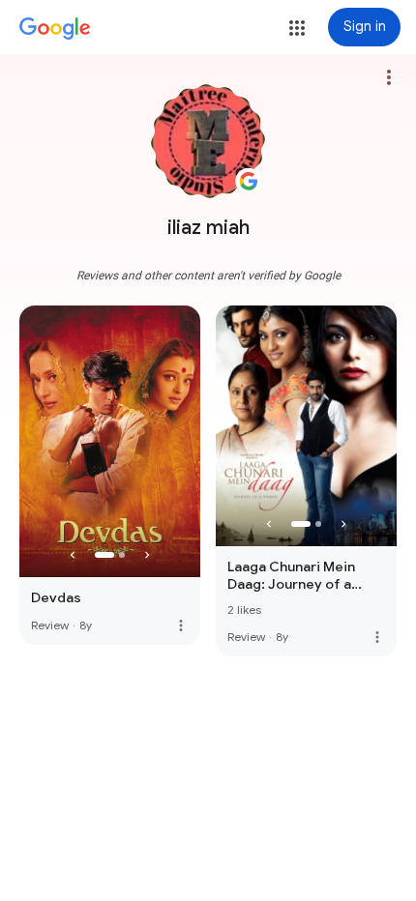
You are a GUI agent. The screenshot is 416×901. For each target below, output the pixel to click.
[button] (297, 28)
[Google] (55, 29)
